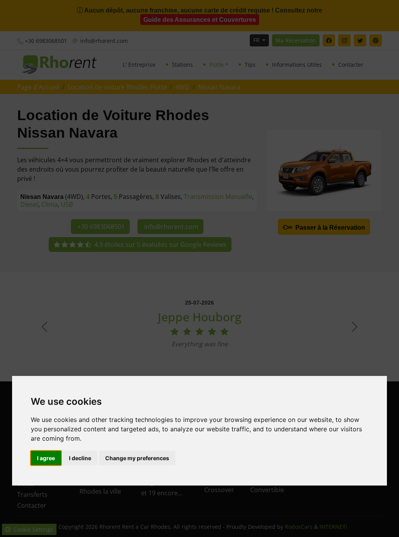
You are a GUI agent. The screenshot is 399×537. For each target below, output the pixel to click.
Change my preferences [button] (137, 458)
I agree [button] (46, 458)
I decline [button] (80, 458)
